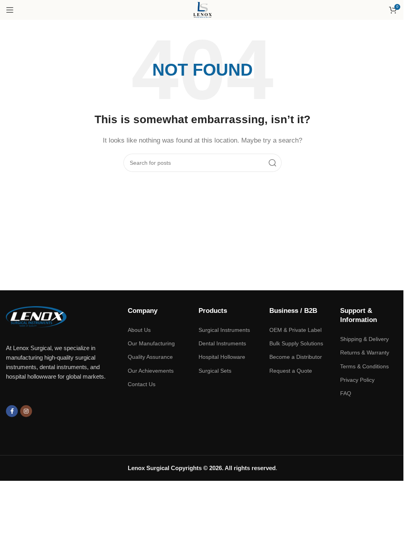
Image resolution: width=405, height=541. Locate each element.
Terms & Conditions (364, 366)
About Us (139, 330)
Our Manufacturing (151, 343)
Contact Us (141, 384)
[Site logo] (202, 9)
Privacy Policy (357, 380)
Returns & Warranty (364, 352)
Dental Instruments (222, 343)
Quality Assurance (150, 357)
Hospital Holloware (222, 357)
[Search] (272, 163)
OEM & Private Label (295, 330)
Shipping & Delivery (364, 339)
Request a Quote (290, 371)
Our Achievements (151, 371)
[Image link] (36, 316)
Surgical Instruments (224, 330)
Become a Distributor (295, 357)
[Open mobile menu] (10, 10)
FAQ (345, 393)
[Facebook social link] (12, 411)
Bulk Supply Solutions (296, 343)
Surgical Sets (215, 371)
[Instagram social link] (26, 411)
